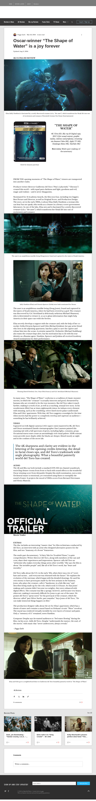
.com (42, 791)
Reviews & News (9, 22)
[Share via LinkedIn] (23, 696)
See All (89, 713)
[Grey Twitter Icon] (5, 791)
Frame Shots (46, 22)
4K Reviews (21, 22)
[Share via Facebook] (14, 696)
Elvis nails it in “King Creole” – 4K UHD (45, 736)
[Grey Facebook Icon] (8, 791)
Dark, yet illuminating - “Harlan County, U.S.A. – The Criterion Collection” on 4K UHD (17, 736)
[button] (72, 22)
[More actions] (81, 35)
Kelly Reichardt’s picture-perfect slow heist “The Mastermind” (77, 736)
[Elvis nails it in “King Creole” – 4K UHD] (48, 724)
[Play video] (48, 509)
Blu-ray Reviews (33, 22)
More (64, 22)
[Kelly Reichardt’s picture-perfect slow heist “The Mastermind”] (78, 724)
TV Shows (56, 22)
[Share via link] (28, 696)
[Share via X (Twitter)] (19, 696)
